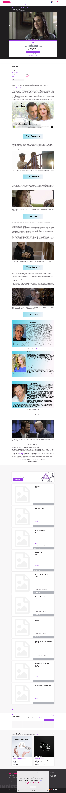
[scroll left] (9, 25)
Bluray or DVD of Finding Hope (44, 575)
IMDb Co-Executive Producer (43, 685)
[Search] (26, 2)
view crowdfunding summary (33, 55)
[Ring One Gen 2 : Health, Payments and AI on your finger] (44, 746)
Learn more (25, 726)
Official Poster (39, 552)
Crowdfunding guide (42, 717)
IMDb (37, 348)
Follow (33, 51)
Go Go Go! (37, 486)
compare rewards (17, 479)
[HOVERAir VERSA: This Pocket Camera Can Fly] (22, 746)
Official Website (24, 412)
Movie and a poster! (40, 597)
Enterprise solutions (53, 777)
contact (17, 72)
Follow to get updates (48, 726)
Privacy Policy (11, 789)
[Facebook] (9, 777)
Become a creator (53, 776)
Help (36, 717)
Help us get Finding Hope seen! (23, 8)
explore (37, 734)
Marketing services (53, 775)
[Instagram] (14, 777)
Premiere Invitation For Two (43, 619)
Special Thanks (39, 508)
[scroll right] (56, 25)
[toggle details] (32, 765)
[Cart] (54, 2)
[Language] (51, 2)
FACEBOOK (21, 453)
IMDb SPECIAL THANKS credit (43, 641)
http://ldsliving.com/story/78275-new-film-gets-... (21, 87)
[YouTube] (13, 777)
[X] (11, 777)
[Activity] (56, 2)
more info (13, 72)
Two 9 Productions (16, 9)
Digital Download (40, 530)
